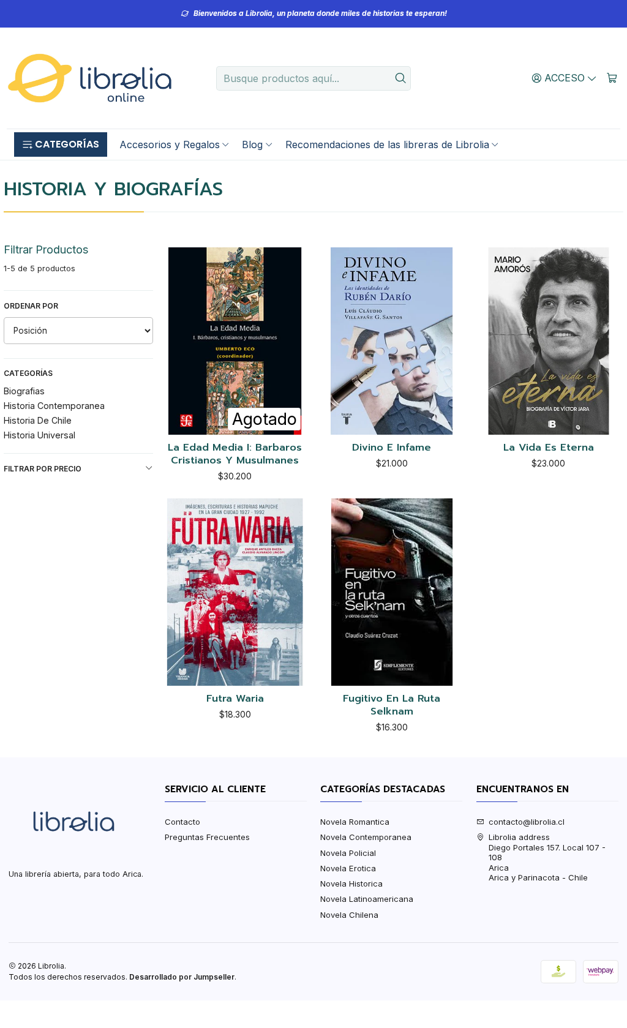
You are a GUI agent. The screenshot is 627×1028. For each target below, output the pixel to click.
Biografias (24, 391)
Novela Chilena (349, 915)
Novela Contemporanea (365, 837)
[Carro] (612, 78)
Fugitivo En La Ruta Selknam (391, 705)
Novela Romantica (354, 822)
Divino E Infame (391, 448)
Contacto (182, 822)
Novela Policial (348, 853)
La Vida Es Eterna (548, 448)
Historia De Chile (38, 420)
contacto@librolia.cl (527, 822)
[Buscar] (400, 78)
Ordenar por (31, 305)
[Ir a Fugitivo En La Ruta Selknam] (391, 592)
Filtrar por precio (42, 468)
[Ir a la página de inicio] (89, 78)
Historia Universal (39, 435)
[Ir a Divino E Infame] (391, 341)
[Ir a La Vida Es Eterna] (548, 341)
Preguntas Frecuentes (207, 837)
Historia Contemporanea (54, 405)
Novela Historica (351, 883)
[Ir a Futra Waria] (235, 592)
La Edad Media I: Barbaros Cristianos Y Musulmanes (235, 454)
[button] (60, 144)
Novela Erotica (348, 868)
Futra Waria (235, 699)
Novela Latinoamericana (366, 899)
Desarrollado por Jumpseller (182, 976)
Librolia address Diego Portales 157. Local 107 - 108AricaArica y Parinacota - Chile (547, 857)
